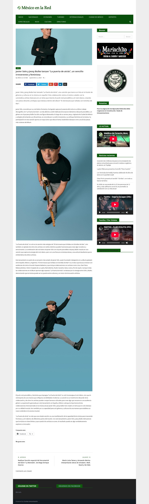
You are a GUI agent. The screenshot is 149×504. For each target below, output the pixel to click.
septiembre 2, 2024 (35, 78)
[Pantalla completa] (130, 209)
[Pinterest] (56, 84)
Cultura (48, 22)
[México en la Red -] (34, 7)
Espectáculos (24, 22)
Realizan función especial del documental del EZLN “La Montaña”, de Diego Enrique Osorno (33, 462)
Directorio (61, 22)
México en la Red (23, 78)
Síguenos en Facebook (108, 250)
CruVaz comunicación (31, 501)
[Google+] (51, 84)
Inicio (20, 17)
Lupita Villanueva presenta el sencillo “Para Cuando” (114, 169)
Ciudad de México (96, 17)
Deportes (112, 17)
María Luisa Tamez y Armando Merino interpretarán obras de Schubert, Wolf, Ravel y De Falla (75, 462)
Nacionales (33, 17)
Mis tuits (18, 492)
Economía (48, 17)
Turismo (60, 17)
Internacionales (76, 17)
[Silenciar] (127, 212)
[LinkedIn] (60, 84)
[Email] (65, 84)
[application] (115, 204)
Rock (37, 22)
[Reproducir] (100, 212)
